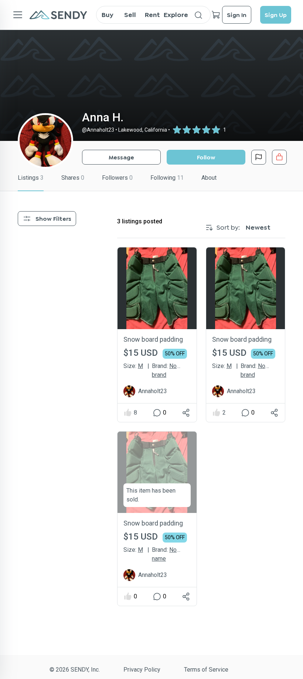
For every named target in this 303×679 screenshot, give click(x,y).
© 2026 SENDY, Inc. (75, 669)
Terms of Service (206, 669)
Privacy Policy (141, 669)
